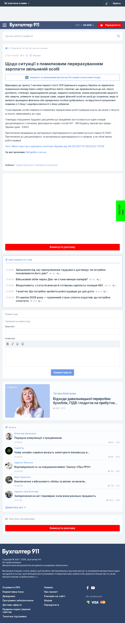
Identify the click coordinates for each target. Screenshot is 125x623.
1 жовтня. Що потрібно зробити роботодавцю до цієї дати (55, 291)
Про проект (51, 591)
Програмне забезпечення (17, 600)
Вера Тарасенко (22, 477)
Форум (48, 600)
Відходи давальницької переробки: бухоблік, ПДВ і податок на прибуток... (85, 401)
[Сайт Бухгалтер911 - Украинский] (20, 551)
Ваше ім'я (9, 326)
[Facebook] (88, 588)
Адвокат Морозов (23, 462)
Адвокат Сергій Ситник (26, 492)
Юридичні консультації (47, 165)
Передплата (112, 25)
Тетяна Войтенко (64, 393)
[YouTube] (93, 588)
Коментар (10, 338)
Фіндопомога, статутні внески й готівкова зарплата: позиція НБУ (60, 285)
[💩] (23, 344)
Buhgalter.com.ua (36, 152)
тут (36, 577)
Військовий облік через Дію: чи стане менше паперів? (52, 279)
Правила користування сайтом (16, 610)
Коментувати (62, 372)
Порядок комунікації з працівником (38, 437)
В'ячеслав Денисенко (25, 433)
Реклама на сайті (54, 596)
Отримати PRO (11, 587)
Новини (48, 587)
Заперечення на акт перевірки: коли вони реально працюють (55, 496)
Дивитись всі (14, 507)
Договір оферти (12, 604)
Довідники (8, 596)
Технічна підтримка (14, 616)
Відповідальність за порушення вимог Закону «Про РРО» (52, 467)
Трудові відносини (24, 165)
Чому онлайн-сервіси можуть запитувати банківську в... (51, 452)
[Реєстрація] (107, 3)
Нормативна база (13, 591)
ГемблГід (19, 448)
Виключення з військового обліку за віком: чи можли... (50, 481)
